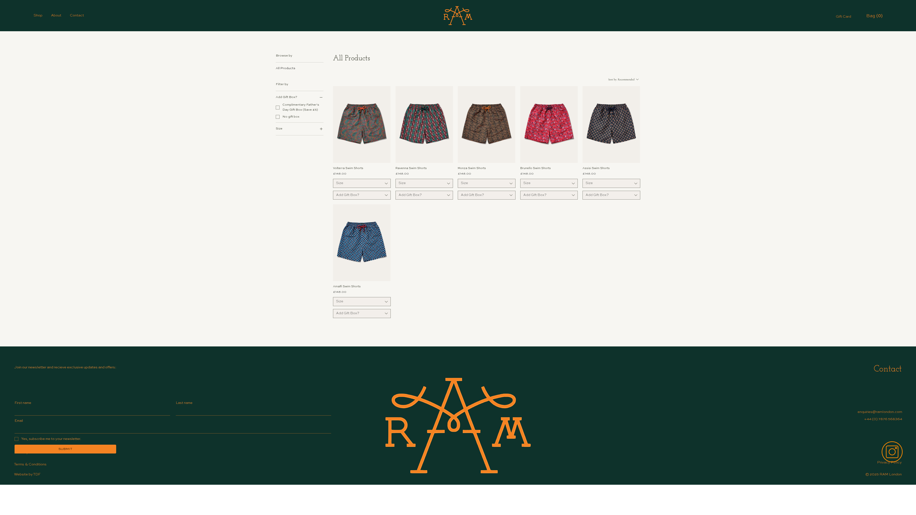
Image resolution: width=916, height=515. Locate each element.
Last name (184, 403)
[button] (874, 15)
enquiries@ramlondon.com (880, 412)
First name (23, 403)
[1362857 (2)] (892, 451)
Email (19, 420)
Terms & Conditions (30, 464)
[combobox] (361, 183)
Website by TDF (27, 474)
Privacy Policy (889, 462)
